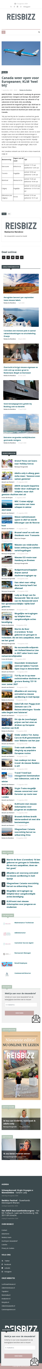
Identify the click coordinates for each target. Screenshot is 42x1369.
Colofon (4, 1245)
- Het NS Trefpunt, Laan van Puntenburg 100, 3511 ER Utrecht (20, 1213)
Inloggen (26, 7)
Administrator (20, 933)
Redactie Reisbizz (26, 90)
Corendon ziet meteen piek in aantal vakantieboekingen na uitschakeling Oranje (20, 333)
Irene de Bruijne (7, 497)
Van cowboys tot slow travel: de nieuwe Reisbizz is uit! (27, 763)
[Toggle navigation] (3, 32)
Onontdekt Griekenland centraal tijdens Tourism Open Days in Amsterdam (27, 666)
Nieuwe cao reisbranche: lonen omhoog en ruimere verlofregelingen (27, 547)
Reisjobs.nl (5, 1302)
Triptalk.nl (5, 1291)
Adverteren (5, 1234)
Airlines (4, 72)
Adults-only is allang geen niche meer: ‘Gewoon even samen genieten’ (27, 476)
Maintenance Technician (24, 923)
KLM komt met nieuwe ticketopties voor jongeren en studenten (26, 807)
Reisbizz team (6, 1237)
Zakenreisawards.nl (8, 1306)
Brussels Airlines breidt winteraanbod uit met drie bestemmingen (27, 819)
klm (9, 214)
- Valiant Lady (17, 1191)
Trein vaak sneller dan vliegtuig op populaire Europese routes (25, 750)
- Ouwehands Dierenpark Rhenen (16, 1201)
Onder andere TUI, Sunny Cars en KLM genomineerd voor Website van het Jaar (27, 738)
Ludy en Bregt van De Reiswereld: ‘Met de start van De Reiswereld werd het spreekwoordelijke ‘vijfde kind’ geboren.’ (20, 601)
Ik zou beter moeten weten (16, 1153)
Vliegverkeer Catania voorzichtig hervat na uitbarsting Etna (25, 832)
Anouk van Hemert (8, 482)
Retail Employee (21, 963)
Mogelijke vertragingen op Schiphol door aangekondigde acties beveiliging (21, 894)
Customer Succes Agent (24, 943)
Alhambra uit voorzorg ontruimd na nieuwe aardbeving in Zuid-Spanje (27, 694)
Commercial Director (23, 973)
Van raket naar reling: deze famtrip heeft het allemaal (26, 585)
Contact (4, 1230)
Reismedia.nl (6, 1295)
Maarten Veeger (20, 538)
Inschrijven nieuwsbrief (9, 1241)
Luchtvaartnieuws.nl (8, 1284)
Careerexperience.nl (8, 1309)
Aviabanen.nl (6, 1299)
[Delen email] (17, 258)
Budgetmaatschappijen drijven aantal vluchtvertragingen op (26, 572)
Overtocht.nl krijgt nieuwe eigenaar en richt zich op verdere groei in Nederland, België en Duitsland (21, 370)
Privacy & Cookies (8, 1248)
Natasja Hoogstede (21, 467)
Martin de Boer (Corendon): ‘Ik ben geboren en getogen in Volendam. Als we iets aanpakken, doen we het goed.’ (21, 635)
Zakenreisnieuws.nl (8, 1288)
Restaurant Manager (23, 953)
